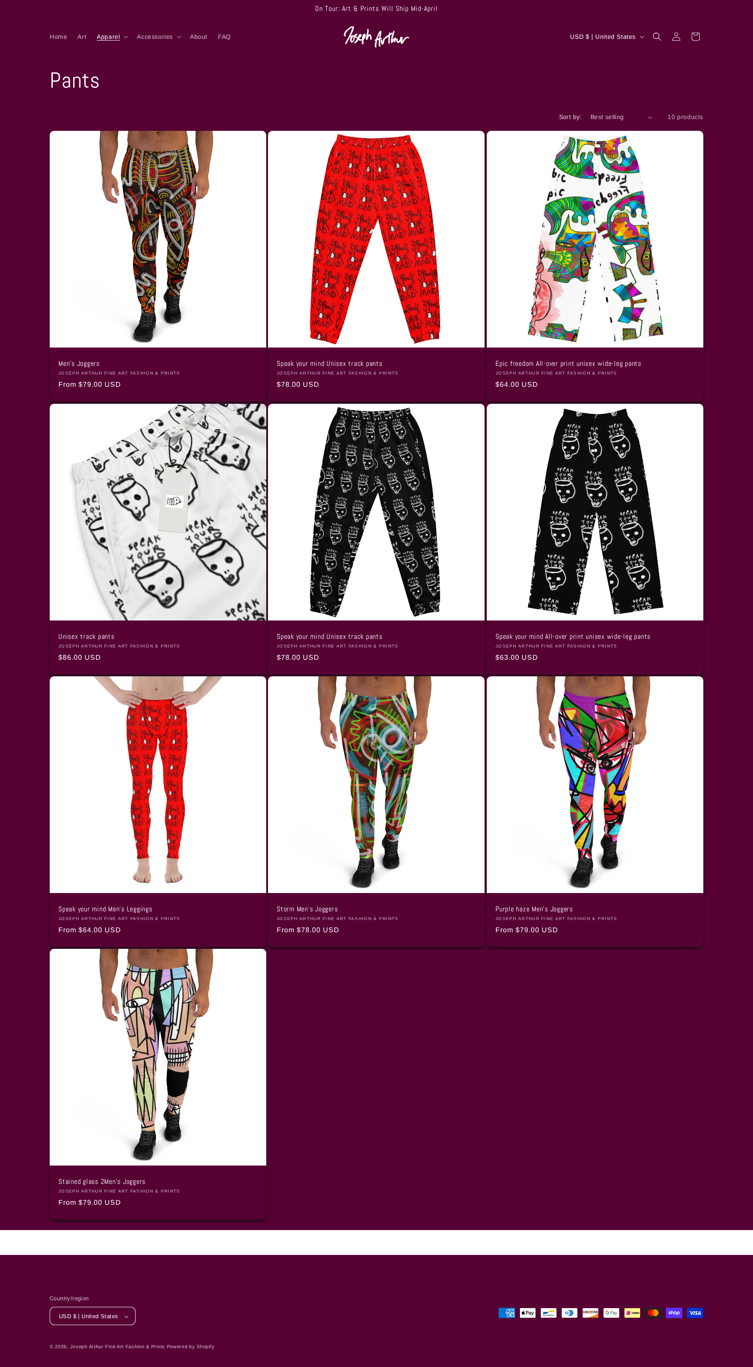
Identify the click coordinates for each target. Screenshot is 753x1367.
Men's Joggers (79, 363)
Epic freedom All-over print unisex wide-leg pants (568, 363)
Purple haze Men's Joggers (534, 909)
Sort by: (570, 116)
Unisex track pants (86, 636)
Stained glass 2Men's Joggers (102, 1182)
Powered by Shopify (191, 1347)
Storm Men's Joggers (307, 909)
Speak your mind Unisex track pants (330, 363)
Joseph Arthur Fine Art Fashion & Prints (117, 1347)
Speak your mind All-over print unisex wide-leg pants (573, 636)
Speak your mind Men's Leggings (105, 909)
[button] (112, 36)
